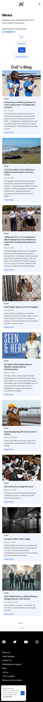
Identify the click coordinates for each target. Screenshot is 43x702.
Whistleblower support (12, 664)
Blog (4, 668)
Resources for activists (12, 680)
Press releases (8, 656)
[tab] (21, 37)
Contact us (7, 660)
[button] (39, 4)
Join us (5, 672)
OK (22, 693)
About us (6, 652)
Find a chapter (8, 676)
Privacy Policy (7, 697)
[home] (21, 4)
